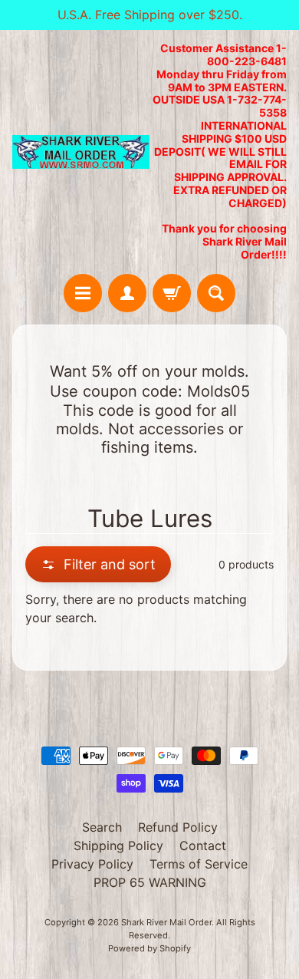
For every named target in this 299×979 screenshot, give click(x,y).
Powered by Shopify (149, 948)
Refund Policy (178, 827)
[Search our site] (216, 293)
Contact (202, 845)
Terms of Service (199, 864)
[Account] (127, 293)
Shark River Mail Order (166, 922)
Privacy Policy (92, 864)
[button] (98, 564)
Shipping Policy (118, 845)
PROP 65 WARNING (150, 882)
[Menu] (83, 293)
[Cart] (172, 293)
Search (102, 827)
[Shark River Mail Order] (81, 152)
